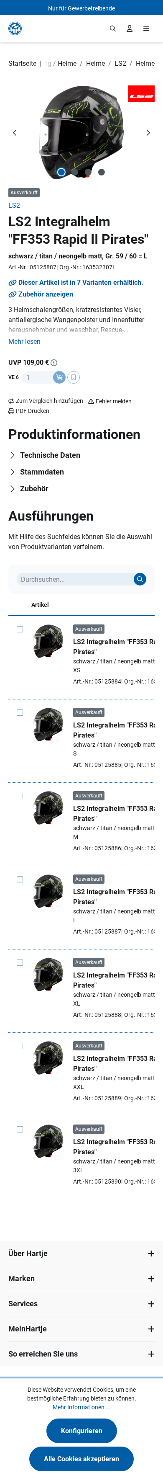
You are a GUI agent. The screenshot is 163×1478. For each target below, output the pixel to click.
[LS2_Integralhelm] (81, 132)
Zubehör (34, 488)
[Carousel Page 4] (101, 172)
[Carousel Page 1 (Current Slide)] (61, 172)
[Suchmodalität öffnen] (112, 28)
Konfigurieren (81, 1431)
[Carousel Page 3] (88, 172)
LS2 (14, 205)
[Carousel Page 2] (74, 172)
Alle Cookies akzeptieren (81, 1459)
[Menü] (146, 28)
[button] (24, 342)
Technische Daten (50, 455)
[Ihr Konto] (129, 28)
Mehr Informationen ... (82, 1407)
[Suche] (140, 579)
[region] (81, 132)
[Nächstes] (148, 133)
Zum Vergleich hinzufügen (49, 400)
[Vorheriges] (15, 133)
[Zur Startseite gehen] (15, 28)
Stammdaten (42, 471)
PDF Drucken (32, 411)
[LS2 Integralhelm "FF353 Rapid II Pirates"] (48, 641)
